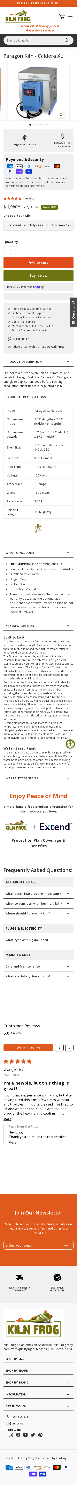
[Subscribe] (66, 1245)
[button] (12, 198)
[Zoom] (61, 114)
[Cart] (62, 16)
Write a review (28, 1047)
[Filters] (59, 1047)
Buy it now (39, 275)
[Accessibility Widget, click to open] (70, 744)
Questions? (73, 311)
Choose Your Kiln (17, 215)
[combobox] (38, 40)
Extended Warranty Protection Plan (38, 603)
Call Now (57, 347)
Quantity (10, 242)
